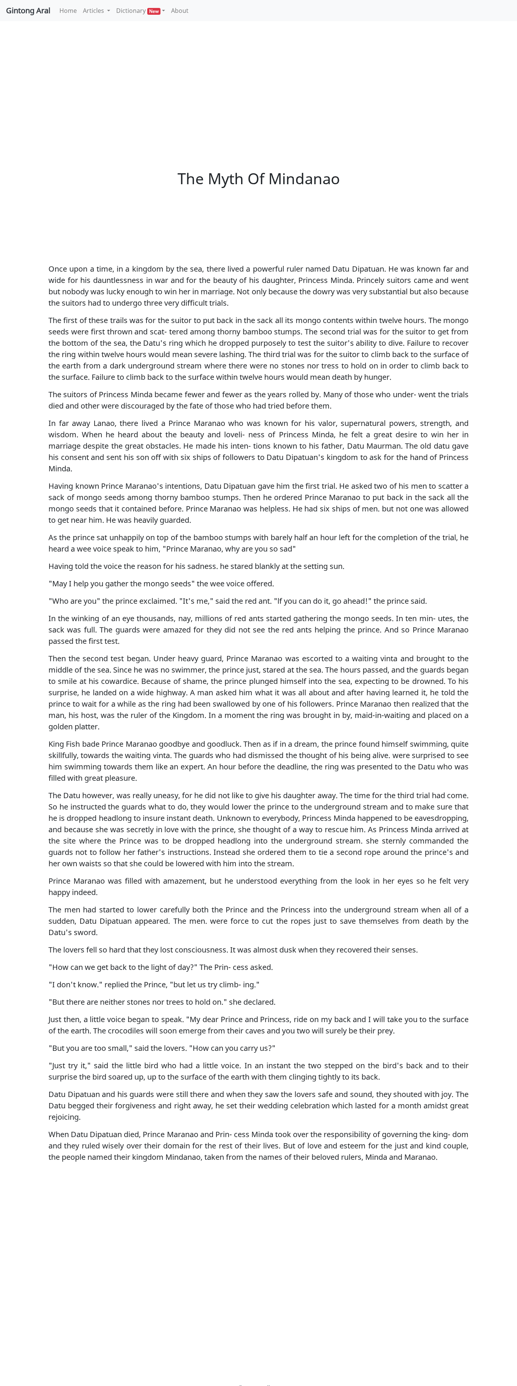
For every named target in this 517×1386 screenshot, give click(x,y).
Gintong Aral (28, 10)
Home (69, 10)
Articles (94, 10)
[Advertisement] (258, 83)
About (179, 10)
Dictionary (137, 10)
